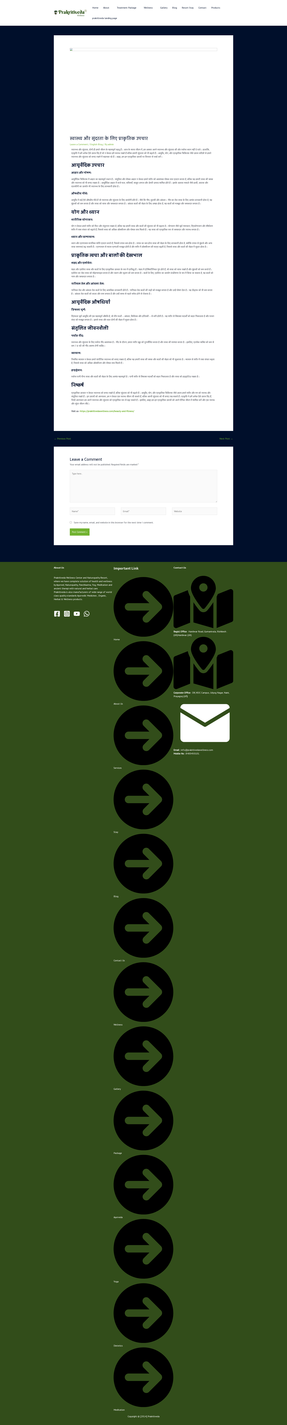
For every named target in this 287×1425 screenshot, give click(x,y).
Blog (174, 7)
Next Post (226, 438)
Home (95, 7)
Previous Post (62, 438)
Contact (202, 7)
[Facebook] (57, 614)
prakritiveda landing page (104, 18)
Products (215, 7)
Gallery (163, 7)
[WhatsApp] (86, 614)
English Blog (96, 144)
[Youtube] (77, 614)
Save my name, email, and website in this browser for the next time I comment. (114, 522)
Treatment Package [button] (126, 7)
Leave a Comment (79, 144)
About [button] (106, 7)
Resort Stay (188, 7)
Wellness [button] (148, 7)
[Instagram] (67, 614)
